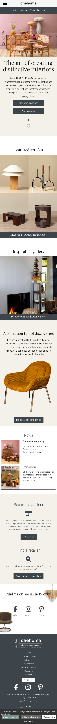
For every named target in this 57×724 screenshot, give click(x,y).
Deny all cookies (32, 717)
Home (28, 653)
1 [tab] (19, 52)
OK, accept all (11, 717)
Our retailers (28, 664)
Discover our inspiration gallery (28, 316)
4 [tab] (31, 52)
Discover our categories (28, 419)
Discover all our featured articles (28, 234)
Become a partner (28, 103)
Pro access (28, 680)
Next (51, 35)
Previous (6, 35)
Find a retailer (29, 111)
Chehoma (28, 671)
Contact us (28, 536)
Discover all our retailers (28, 576)
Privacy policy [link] (28, 721)
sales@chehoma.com (28, 701)
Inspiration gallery (28, 656)
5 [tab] (35, 52)
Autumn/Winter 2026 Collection (28, 10)
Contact (28, 675)
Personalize (49, 717)
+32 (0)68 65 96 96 (28, 698)
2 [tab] (23, 52)
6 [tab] (39, 52)
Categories (28, 660)
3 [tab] (27, 52)
